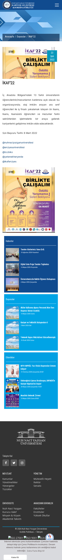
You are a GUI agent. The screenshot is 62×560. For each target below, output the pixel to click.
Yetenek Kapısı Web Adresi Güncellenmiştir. (38, 337)
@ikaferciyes (9, 161)
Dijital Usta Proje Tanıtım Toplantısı (35, 264)
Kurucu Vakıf (9, 512)
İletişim (40, 532)
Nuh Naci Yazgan (11, 508)
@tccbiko (7, 152)
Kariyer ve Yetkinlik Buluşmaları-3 (34, 322)
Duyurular (21, 36)
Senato (37, 485)
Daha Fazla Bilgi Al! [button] (35, 551)
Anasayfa (9, 36)
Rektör (37, 482)
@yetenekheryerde (12, 156)
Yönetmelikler (10, 482)
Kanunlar (7, 478)
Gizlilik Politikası (27, 532)
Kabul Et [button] (15, 557)
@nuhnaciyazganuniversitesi (17, 142)
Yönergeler (8, 485)
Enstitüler (39, 512)
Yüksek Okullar (42, 515)
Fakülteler (39, 508)
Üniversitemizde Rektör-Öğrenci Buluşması (38, 279)
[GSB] (49, 537)
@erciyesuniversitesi (13, 147)
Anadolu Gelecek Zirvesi (31, 395)
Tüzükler (7, 489)
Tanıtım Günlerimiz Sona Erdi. (33, 249)
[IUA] (41, 537)
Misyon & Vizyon (11, 515)
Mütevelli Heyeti (42, 478)
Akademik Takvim (11, 518)
